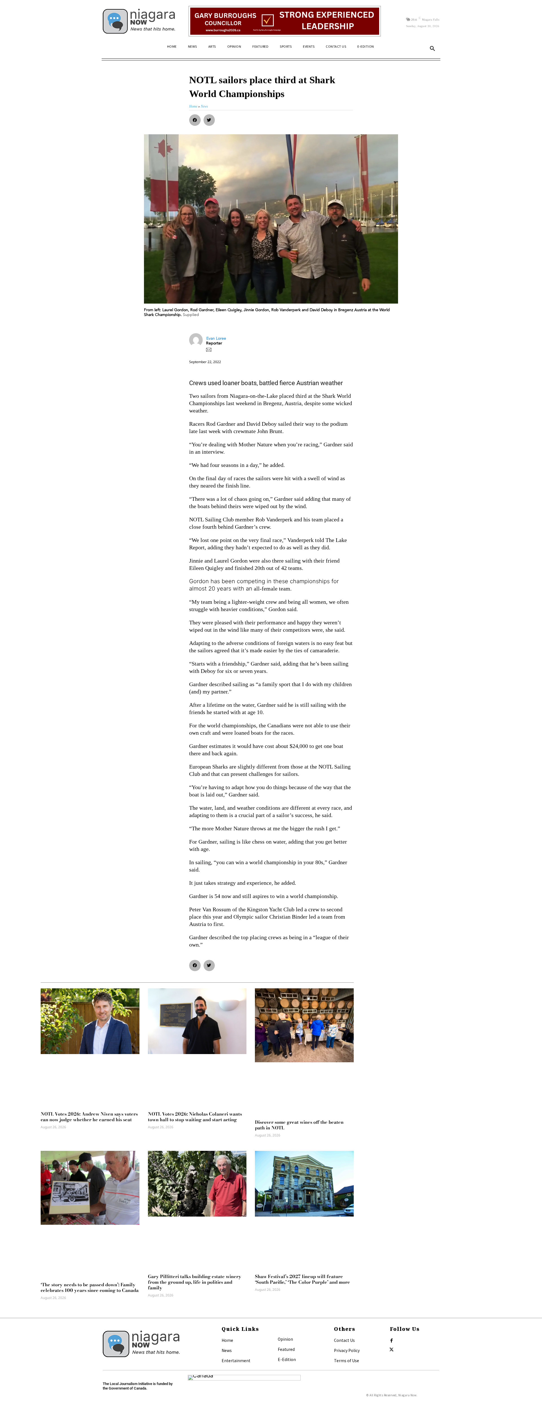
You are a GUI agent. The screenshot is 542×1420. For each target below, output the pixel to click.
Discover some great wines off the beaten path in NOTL (299, 1125)
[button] (432, 49)
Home (227, 1340)
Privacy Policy (347, 1350)
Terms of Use (346, 1360)
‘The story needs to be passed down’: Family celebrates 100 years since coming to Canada (90, 1287)
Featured (286, 1349)
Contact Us (344, 1340)
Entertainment (236, 1360)
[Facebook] (391, 1340)
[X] (391, 1349)
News (227, 1350)
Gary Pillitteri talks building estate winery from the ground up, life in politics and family (194, 1282)
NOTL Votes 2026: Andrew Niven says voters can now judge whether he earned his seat (89, 1116)
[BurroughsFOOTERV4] (284, 21)
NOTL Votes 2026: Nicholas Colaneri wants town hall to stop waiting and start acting (195, 1116)
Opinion (285, 1339)
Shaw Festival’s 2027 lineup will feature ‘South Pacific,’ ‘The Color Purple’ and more (302, 1279)
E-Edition (287, 1359)
